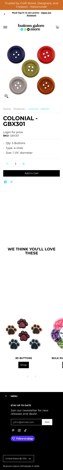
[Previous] (27, 376)
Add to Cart (32, 173)
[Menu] (5, 27)
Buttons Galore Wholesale (17, 466)
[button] (57, 27)
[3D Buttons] (23, 333)
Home (7, 108)
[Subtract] (7, 164)
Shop (23, 364)
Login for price (13, 132)
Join (47, 422)
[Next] (35, 376)
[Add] (24, 164)
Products (19, 108)
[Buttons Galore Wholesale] (31, 27)
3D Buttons (23, 358)
